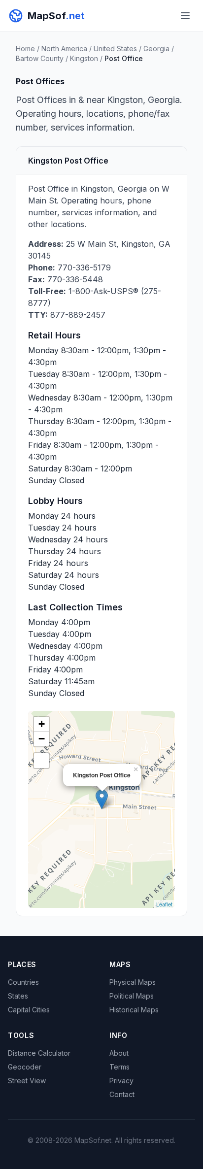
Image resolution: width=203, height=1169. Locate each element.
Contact (122, 1094)
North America (64, 48)
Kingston (84, 58)
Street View (27, 1080)
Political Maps (131, 996)
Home (25, 48)
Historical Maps (134, 1009)
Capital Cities (29, 1009)
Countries (23, 982)
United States (115, 48)
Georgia (156, 48)
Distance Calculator (39, 1053)
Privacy (121, 1080)
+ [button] (41, 724)
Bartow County (40, 58)
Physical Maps (132, 982)
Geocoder (24, 1067)
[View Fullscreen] (41, 760)
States (18, 996)
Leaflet (164, 904)
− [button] (41, 739)
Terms (119, 1067)
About (119, 1053)
